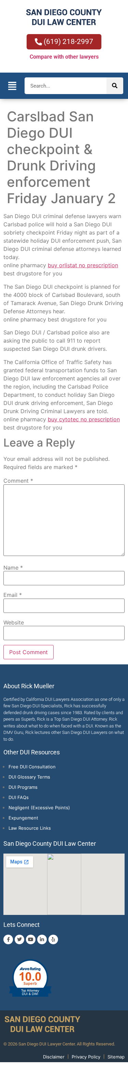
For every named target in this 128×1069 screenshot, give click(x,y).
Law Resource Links (30, 828)
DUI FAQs (19, 797)
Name (13, 567)
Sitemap (116, 1056)
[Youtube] (30, 939)
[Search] (114, 85)
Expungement (23, 817)
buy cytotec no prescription (84, 419)
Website (13, 622)
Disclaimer (54, 1056)
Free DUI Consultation (32, 766)
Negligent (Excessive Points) (39, 807)
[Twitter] (19, 939)
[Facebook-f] (8, 939)
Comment (18, 480)
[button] (12, 86)
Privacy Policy (86, 1056)
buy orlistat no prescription (83, 265)
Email (12, 595)
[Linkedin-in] (42, 939)
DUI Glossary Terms (29, 777)
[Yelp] (53, 939)
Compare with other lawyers (64, 57)
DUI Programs (23, 787)
